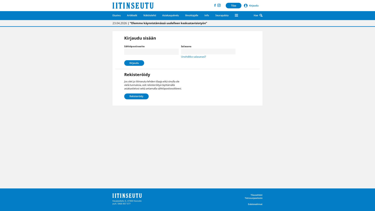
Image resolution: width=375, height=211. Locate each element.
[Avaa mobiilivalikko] (236, 15)
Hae (256, 15)
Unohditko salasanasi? (193, 56)
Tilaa (233, 5)
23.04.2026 (159, 23)
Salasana (186, 46)
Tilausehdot (256, 195)
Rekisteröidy (136, 96)
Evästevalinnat (255, 204)
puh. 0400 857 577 (121, 203)
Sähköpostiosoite (134, 46)
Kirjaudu (134, 63)
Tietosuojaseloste (253, 198)
